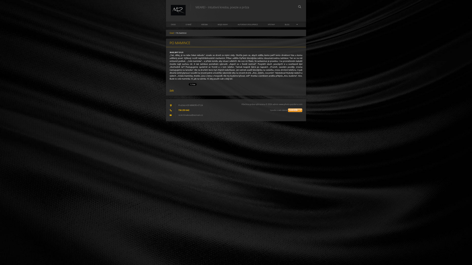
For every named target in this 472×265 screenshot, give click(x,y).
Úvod (173, 24)
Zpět (172, 90)
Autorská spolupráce (248, 24)
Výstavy (271, 24)
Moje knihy (223, 24)
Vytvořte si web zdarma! (278, 110)
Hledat (299, 7)
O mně (188, 24)
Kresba (204, 24)
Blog (287, 24)
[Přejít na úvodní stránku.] (178, 8)
